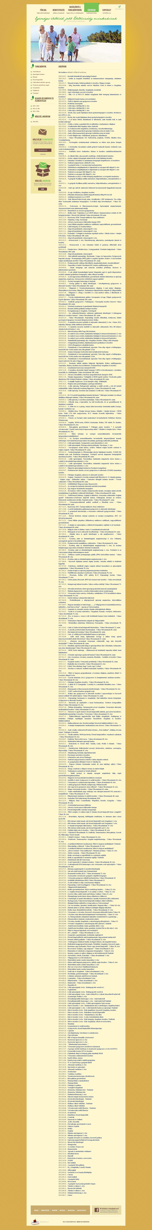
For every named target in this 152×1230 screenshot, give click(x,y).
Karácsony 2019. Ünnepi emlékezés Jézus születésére (86, 217)
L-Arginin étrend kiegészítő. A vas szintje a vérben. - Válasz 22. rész (91, 892)
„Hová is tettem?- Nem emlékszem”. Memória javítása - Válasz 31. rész (92, 851)
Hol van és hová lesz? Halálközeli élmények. (83, 967)
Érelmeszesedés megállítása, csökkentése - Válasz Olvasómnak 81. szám (92, 543)
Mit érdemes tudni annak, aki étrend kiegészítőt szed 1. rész (88, 828)
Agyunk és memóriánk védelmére (79, 1151)
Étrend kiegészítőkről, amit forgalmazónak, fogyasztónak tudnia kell (91, 937)
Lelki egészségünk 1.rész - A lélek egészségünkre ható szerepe (89, 1003)
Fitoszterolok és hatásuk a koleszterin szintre (83, 919)
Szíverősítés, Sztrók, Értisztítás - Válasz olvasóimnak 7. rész (88, 955)
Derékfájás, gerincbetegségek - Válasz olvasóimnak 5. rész (88, 974)
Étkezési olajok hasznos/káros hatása (80, 1097)
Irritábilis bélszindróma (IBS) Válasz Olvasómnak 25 (86, 880)
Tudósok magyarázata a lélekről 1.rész (81, 163)
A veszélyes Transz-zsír (76, 1147)
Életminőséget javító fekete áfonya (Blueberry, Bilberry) (87, 896)
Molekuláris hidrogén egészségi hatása (81, 741)
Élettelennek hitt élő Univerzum (79, 860)
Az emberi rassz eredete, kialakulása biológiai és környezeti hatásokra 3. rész (94, 334)
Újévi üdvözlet (73, 1035)
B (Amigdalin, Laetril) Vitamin (79, 1167)
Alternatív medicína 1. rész (77, 1069)
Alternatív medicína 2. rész (77, 1065)
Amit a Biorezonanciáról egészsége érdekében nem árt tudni (89, 133)
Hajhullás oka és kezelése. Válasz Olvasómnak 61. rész (86, 664)
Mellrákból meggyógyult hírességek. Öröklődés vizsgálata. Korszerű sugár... (94, 944)
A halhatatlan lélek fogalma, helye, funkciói (83, 126)
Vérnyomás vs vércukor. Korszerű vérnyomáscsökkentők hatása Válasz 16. (94, 912)
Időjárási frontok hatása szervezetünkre (82, 99)
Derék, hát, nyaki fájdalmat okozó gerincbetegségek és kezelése (90, 117)
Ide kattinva (63, 72)
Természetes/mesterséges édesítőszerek (81, 1076)
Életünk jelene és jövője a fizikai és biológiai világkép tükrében (89, 908)
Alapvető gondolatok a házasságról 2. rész (82, 238)
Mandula (71, 1024)
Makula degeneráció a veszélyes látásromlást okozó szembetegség (90, 591)
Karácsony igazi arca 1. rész (77, 1042)
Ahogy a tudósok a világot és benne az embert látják (86, 769)
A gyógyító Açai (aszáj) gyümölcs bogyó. (82, 1184)
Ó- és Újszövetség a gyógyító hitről (80, 1062)
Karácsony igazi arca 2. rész (77, 1040)
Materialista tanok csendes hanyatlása (81, 969)
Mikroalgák (72, 1170)
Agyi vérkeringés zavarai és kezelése (80, 92)
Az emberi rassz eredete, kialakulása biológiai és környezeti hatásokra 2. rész (94, 336)
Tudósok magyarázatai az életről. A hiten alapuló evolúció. (88, 759)
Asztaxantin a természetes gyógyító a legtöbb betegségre (87, 876)
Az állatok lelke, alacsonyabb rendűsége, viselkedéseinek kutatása (90, 156)
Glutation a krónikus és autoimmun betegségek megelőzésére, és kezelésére (94, 160)
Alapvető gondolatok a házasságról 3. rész (82, 231)
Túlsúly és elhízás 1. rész (76, 1190)
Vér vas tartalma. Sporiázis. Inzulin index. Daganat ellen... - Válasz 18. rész (94, 905)
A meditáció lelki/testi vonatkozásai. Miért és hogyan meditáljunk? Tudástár (94, 844)
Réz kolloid (72, 1163)
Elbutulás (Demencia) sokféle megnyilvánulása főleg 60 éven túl (90, 195)
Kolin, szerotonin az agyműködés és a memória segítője (87, 855)
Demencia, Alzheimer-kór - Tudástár (80, 1090)
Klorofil (70, 1156)
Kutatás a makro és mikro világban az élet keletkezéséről (91, 953)
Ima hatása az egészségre (76, 1067)
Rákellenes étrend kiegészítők (78, 1115)
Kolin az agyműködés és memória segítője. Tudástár (86, 857)
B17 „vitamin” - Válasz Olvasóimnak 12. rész (83, 933)
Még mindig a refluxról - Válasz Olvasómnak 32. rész (86, 846)
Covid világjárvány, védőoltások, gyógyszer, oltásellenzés (87, 135)
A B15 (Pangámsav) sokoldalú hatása (81, 345)
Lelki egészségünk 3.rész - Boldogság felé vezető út (85, 992)
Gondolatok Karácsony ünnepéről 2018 (81, 368)
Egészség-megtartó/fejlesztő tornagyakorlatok (83, 1140)
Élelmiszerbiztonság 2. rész (77, 1094)
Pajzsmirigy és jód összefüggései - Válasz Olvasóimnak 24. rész (89, 885)
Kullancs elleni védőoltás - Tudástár (80, 1103)
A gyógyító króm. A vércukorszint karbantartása (85, 165)
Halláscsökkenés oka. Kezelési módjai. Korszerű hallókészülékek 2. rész (92, 723)
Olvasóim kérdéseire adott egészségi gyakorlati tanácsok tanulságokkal (92, 589)
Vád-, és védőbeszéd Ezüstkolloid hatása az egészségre (86, 634)
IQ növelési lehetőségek (76, 1101)
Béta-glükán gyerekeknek (77, 1078)
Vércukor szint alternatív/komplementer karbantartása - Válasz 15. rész (93, 914)
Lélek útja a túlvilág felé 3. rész (78, 106)
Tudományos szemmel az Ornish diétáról (82, 771)
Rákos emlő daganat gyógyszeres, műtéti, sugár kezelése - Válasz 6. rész (93, 962)
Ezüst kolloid (72, 1177)
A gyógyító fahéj (73, 1179)
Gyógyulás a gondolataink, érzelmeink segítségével (85, 935)
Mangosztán (72, 1144)
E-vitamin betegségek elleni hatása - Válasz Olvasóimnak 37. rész (90, 826)
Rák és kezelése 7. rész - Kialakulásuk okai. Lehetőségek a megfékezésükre (94, 1005)
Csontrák (71, 1117)
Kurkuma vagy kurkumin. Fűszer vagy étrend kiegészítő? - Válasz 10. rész (94, 946)
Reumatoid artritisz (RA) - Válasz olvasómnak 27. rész (87, 873)
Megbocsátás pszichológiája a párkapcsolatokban (85, 384)
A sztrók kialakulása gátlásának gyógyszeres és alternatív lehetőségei (91, 509)
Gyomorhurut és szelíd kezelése (79, 1026)
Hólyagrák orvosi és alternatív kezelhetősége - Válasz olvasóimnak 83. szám (94, 532)
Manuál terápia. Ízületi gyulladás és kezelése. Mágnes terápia (89, 83)
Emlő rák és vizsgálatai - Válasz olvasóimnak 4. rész (86, 971)
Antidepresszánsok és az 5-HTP (79, 197)
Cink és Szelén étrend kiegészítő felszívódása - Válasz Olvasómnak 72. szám (94, 627)
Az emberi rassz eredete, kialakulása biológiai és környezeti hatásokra (92, 338)
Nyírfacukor (72, 1072)
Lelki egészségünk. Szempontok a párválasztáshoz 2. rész (88, 443)
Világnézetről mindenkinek (77, 887)
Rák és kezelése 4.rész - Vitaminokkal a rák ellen (85, 1015)
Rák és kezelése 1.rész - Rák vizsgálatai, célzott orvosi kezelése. (89, 1021)
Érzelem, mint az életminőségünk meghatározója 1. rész (87, 559)
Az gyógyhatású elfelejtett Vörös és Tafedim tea (84, 762)
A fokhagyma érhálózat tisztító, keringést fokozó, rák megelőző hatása (92, 942)
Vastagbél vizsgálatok (75, 1087)
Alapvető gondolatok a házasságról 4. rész (82, 229)
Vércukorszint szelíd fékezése (78, 1110)
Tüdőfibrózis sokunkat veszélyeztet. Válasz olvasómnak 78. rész (90, 573)
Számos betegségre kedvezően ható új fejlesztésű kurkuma (88, 352)
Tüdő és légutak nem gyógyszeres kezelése (82, 101)
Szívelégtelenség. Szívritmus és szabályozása (83, 1033)
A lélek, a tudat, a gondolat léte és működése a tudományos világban (91, 124)
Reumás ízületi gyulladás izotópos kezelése (82, 308)
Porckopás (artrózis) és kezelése (79, 755)
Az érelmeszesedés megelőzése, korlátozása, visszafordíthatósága (90, 129)
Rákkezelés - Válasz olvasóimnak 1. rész (82, 983)
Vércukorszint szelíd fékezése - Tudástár (82, 1108)
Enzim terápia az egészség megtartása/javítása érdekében (88, 570)
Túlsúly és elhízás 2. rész (76, 1186)
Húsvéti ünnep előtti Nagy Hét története (81, 331)
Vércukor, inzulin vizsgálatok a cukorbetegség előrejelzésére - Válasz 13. (93, 921)
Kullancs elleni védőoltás (76, 1106)
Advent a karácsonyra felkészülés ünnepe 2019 (84, 222)
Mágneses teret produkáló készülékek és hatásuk (85, 778)
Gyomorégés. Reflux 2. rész (77, 996)
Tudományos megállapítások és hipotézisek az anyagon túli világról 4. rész (93, 167)
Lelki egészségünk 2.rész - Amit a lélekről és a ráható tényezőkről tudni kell (94, 994)
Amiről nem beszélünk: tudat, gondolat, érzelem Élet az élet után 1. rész (93, 928)
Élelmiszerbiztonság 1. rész (77, 1193)
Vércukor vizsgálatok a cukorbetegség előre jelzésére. (89, 923)
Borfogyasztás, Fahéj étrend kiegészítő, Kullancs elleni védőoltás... (91, 901)
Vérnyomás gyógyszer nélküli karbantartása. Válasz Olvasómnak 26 (91, 878)
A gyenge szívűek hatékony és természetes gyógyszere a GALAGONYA (92, 1049)
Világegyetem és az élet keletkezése (80, 958)
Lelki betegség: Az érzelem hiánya (79, 226)
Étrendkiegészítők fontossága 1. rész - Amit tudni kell (86, 999)
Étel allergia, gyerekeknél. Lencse (79, 1124)
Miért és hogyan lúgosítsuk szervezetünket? (83, 930)
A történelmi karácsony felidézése (79, 805)
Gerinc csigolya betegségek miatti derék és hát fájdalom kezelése (90, 158)
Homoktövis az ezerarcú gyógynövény (81, 211)
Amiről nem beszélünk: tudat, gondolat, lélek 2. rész (86, 926)
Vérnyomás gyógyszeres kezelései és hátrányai (84, 1046)
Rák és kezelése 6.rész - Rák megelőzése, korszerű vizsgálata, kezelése (92, 1010)
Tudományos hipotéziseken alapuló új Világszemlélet (86, 621)
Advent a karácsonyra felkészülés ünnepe (82, 807)
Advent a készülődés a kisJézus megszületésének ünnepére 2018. (90, 375)
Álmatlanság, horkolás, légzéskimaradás (82, 753)
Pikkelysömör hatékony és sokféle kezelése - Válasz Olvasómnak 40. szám (93, 796)
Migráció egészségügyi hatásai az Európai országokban (87, 468)
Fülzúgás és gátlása (74, 1085)
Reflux (70, 1128)
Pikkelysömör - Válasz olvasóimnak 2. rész (82, 980)
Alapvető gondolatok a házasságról (80, 254)
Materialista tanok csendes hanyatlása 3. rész (83, 960)
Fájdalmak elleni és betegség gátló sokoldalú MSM (85, 1053)
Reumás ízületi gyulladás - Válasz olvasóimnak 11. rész (87, 939)
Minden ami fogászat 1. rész (77, 1135)
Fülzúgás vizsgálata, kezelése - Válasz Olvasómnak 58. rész (88, 682)
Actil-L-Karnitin (73, 1122)
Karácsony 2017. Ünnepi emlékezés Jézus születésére (86, 507)
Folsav (70, 1195)
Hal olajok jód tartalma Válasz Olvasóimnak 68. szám (86, 632)
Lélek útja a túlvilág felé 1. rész (78, 110)
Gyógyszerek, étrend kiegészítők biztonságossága (85, 1028)
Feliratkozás (42, 150)
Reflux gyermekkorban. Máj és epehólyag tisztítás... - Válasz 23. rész (91, 889)
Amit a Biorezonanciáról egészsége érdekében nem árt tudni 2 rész (91, 131)
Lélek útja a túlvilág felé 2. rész (78, 108)
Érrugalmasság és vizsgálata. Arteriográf (82, 311)
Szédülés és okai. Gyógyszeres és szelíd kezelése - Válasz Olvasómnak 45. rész (94, 780)
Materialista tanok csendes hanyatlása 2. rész (83, 964)
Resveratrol (72, 1181)
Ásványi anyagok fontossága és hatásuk (81, 281)
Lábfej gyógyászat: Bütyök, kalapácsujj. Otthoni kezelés (87, 785)
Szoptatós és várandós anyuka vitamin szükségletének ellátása (89, 609)
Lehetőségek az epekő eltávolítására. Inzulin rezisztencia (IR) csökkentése (93, 898)
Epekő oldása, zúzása (75, 1058)
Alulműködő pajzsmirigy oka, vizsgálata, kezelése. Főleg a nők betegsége (93, 340)
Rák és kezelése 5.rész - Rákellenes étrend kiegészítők (86, 1012)
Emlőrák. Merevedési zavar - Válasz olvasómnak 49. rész (88, 739)
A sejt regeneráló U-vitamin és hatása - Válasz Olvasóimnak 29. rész (91, 862)
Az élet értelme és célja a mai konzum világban (84, 882)
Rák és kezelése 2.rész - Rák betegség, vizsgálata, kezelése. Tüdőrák (91, 1019)
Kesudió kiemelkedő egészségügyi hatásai (82, 76)
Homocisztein (72, 1149)
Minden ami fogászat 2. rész (77, 1133)
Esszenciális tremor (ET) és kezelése (80, 1051)
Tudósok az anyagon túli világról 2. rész (81, 172)
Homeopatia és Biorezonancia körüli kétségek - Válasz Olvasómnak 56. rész (94, 689)
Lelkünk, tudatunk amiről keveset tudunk (82, 976)
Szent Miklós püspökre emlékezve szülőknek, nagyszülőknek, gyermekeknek (94, 224)
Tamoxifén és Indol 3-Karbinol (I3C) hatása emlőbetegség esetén (90, 265)
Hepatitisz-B (72, 985)
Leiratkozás (43, 154)
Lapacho (71, 1031)
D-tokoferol (72, 1113)
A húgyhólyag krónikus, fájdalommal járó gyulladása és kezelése (90, 343)
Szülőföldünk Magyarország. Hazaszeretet (82, 484)
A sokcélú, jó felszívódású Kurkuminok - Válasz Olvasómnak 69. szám (92, 630)
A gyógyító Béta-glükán (76, 1165)
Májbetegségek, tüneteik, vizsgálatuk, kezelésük (84, 90)
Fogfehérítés (72, 990)
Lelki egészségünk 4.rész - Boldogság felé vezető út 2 (86, 987)
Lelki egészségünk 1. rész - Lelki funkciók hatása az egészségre (93, 1008)
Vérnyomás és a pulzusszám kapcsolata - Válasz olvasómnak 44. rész (92, 782)
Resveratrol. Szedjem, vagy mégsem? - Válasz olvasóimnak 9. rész (91, 949)
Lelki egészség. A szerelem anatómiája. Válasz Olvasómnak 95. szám (91, 400)
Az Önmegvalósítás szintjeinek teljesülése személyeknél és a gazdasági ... (93, 917)
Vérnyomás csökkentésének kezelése (80, 1056)
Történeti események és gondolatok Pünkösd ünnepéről (87, 306)
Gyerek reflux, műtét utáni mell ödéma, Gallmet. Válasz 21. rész (90, 894)
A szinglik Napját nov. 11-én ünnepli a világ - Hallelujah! (87, 381)
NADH (70, 1160)
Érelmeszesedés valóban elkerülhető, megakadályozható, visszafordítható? (93, 263)
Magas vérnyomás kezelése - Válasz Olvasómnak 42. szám (88, 789)
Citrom (70, 1175)
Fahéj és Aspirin (73, 1126)
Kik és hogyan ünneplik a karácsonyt (81, 1037)
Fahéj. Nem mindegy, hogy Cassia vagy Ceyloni (84, 666)
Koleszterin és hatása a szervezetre (80, 1158)
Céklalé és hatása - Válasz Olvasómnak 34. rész (84, 837)
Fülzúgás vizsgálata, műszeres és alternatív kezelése (85, 475)
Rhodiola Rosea (73, 1154)
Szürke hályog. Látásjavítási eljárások (81, 598)
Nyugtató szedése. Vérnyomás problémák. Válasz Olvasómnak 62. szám (93, 662)
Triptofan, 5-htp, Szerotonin (77, 220)
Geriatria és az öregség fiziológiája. (80, 1172)
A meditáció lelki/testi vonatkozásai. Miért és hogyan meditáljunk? (91, 848)
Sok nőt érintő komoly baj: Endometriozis (82, 871)
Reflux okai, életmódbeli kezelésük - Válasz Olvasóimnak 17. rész (90, 910)
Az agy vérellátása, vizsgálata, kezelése (81, 192)
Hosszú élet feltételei (75, 1188)
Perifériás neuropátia (75, 103)
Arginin (70, 1131)
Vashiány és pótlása (74, 1074)
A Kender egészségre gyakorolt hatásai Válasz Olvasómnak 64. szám (91, 655)
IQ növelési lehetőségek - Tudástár (80, 1099)
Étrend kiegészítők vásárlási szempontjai (82, 810)
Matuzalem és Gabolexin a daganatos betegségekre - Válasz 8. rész (91, 951)
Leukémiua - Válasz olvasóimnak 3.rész (81, 978)
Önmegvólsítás (73, 1083)
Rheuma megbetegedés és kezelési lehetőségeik (84, 869)
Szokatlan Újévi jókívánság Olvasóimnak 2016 (84, 798)
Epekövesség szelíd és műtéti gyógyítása (81, 1060)
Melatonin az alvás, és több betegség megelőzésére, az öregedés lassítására (93, 176)
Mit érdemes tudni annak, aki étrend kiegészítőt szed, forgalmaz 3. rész (92, 821)
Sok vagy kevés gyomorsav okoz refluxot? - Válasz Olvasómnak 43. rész (93, 787)
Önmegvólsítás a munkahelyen (78, 1081)
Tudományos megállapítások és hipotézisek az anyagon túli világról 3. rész (93, 170)
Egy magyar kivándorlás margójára (80, 488)
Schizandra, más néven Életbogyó (79, 757)
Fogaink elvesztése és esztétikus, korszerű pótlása (85, 1138)
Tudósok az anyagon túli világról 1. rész (81, 174)
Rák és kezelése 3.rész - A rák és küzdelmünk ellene (85, 1017)
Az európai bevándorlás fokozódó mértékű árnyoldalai (87, 486)
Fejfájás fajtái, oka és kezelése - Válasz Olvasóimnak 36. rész (89, 830)
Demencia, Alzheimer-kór (77, 1092)
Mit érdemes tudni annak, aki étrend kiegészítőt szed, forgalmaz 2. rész (92, 823)
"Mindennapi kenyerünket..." (78, 1044)
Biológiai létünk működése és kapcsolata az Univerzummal (88, 903)
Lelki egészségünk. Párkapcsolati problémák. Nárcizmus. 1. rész (90, 445)
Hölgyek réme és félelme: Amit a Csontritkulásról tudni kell (88, 529)
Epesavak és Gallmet (75, 1119)
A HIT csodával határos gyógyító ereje (81, 691)
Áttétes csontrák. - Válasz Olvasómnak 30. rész (84, 853)
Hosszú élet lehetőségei (75, 1142)
